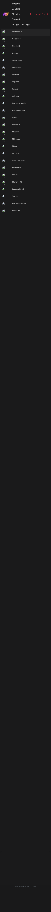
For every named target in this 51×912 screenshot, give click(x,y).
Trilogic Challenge (21, 24)
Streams (16, 3)
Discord (16, 19)
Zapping (16, 9)
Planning (16, 14)
